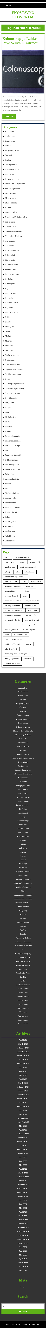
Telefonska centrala (12, 507)
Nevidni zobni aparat (13, 374)
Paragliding (9, 403)
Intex (18, 572)
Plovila (7, 422)
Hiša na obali (10, 255)
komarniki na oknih (12, 591)
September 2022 (23, 1149)
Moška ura (9, 350)
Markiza (8, 331)
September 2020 (23, 1239)
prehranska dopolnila (13, 615)
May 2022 (23, 1165)
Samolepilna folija (12, 479)
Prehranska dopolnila (13, 441)
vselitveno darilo (20, 634)
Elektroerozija (10, 198)
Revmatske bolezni (12, 469)
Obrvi (7, 379)
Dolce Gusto (10, 174)
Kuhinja (8, 322)
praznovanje (32, 610)
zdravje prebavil (11, 649)
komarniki (30, 586)
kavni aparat (36, 581)
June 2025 (23, 1071)
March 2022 (23, 1173)
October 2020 (23, 1235)
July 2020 (23, 1247)
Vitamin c (9, 526)
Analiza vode (10, 136)
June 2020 (23, 1251)
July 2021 (23, 1200)
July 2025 (23, 1067)
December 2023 (23, 1118)
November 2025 (23, 1056)
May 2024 (23, 1114)
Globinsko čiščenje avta (14, 236)
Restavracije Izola (12, 465)
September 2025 (23, 1063)
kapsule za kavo (11, 581)
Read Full (10, 117)
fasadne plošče (35, 562)
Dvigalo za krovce (12, 179)
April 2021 (23, 1212)
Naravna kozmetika (12, 365)
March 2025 (23, 1083)
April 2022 (23, 1169)
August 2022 (23, 1153)
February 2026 (23, 1048)
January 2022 (23, 1181)
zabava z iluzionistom (13, 639)
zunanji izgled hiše (12, 659)
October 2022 (23, 1145)
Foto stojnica (10, 222)
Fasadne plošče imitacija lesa (16, 217)
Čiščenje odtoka (11, 165)
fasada (22, 562)
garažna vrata (10, 567)
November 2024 (23, 1099)
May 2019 (23, 1270)
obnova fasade (31, 606)
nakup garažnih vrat (12, 606)
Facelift (8, 208)
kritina (27, 591)
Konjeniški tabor (11, 303)
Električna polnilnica (13, 188)
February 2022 (23, 1177)
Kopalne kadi (10, 307)
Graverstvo (9, 246)
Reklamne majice (11, 460)
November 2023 (23, 1122)
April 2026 (23, 1040)
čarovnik (27, 659)
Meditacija (9, 346)
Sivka (7, 488)
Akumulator (9, 131)
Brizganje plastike (12, 150)
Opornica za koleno (12, 393)
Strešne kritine (10, 503)
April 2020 (23, 1259)
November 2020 (23, 1231)
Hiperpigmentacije (12, 250)
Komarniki (9, 298)
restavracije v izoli (32, 620)
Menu (9, 5)
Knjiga (7, 288)
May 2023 (23, 1126)
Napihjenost (9, 360)
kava (24, 581)
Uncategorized (10, 522)
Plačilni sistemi (11, 417)
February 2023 (23, 1134)
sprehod (32, 625)
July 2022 (23, 1157)
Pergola (8, 407)
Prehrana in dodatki (12, 436)
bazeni (7, 557)
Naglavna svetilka (12, 355)
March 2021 (23, 1216)
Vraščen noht (10, 531)
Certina (8, 160)
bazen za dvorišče (22, 557)
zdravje (28, 644)
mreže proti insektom (13, 601)
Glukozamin (10, 241)
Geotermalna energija (13, 231)
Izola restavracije (11, 265)
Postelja (8, 431)
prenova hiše (31, 615)
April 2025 (23, 1079)
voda (7, 634)
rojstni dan (9, 625)
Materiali (8, 341)
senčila (20, 625)
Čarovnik (8, 155)
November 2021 (23, 1188)
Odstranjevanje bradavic (14, 384)
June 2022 (23, 1161)
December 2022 (23, 1138)
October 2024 (23, 1103)
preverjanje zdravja (12, 620)
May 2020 (23, 1255)
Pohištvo (8, 426)
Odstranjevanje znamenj (14, 388)
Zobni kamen (10, 536)
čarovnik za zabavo (12, 663)
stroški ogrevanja (11, 630)
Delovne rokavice (12, 169)
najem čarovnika (32, 601)
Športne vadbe (10, 498)
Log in (23, 1287)
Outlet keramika (11, 398)
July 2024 (23, 1110)
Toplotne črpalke (11, 512)
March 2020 (23, 1263)
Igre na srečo (10, 260)
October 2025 (23, 1060)
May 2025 (23, 1075)
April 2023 (23, 1130)
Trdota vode (9, 517)
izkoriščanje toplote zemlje (15, 577)
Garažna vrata (10, 227)
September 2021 (23, 1192)
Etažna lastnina (11, 203)
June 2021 (23, 1204)
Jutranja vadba (10, 269)
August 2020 (23, 1243)
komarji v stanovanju (13, 586)
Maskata (8, 336)
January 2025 (23, 1091)
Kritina (7, 317)
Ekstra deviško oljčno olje (15, 184)
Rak (6, 450)
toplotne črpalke (29, 630)
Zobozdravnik (10, 541)
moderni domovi (11, 596)
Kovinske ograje (11, 312)
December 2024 (23, 1095)
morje (25, 596)
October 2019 (23, 1267)
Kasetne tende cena (12, 274)
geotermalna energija (28, 567)
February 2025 (23, 1087)
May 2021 (23, 1208)
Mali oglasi (9, 327)
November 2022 (23, 1142)
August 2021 (23, 1196)
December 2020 (23, 1228)
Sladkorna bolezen (12, 493)
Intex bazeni (29, 572)
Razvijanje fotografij (13, 455)
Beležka (8, 146)
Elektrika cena (10, 193)
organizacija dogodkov (14, 610)
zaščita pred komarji (12, 644)
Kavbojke (9, 279)
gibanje (8, 572)
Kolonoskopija (10, 293)
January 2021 (23, 1224)
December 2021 (23, 1185)
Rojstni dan (9, 474)
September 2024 (23, 1106)
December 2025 (23, 1052)
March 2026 (23, 1044)
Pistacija (8, 412)
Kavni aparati (10, 284)
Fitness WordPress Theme (16, 1324)
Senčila (8, 484)
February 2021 (23, 1220)
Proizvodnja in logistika (14, 446)
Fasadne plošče (11, 212)
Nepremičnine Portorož (14, 369)
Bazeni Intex (10, 141)
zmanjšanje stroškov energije (16, 654)
